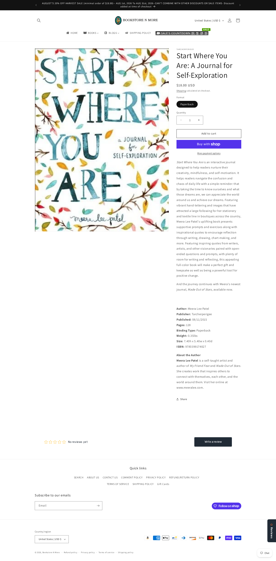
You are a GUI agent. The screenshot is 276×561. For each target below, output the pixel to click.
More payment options (208, 153)
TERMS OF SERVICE (118, 484)
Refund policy (70, 552)
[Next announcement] (240, 5)
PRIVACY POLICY (156, 477)
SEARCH (79, 477)
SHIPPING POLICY (143, 484)
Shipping (181, 90)
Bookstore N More (51, 552)
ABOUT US (93, 477)
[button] (39, 20)
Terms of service (106, 552)
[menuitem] (71, 33)
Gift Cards (163, 484)
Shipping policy (125, 552)
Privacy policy (88, 552)
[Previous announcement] (36, 5)
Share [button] (183, 399)
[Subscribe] (98, 505)
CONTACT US (110, 477)
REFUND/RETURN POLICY (184, 477)
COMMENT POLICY (132, 477)
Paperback (187, 104)
